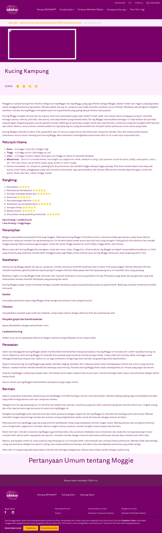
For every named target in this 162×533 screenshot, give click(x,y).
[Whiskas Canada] (17, 495)
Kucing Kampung (92, 22)
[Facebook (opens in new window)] (5, 513)
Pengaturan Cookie (129, 509)
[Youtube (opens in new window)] (13, 513)
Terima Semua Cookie (49, 528)
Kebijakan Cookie (129, 520)
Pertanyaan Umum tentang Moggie (81, 460)
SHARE (9, 86)
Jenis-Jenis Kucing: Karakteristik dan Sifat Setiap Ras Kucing (50, 22)
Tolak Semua (30, 528)
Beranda (13, 22)
